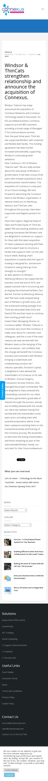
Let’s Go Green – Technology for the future (23, 478)
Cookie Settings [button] (11, 770)
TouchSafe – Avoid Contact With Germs (22, 482)
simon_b (8, 52)
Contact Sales (2, 390)
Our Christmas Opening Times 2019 (20, 486)
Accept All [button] (9, 775)
